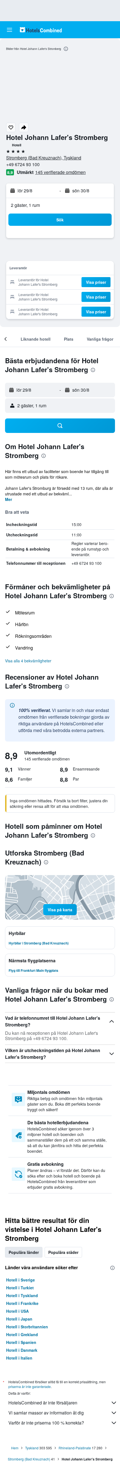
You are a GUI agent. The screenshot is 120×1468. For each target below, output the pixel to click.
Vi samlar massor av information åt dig (46, 1412)
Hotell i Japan (19, 1319)
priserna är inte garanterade (29, 1386)
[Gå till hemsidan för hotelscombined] (41, 29)
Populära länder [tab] (24, 1252)
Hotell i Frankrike (22, 1303)
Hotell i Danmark (21, 1350)
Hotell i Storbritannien (27, 1326)
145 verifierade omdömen (60, 172)
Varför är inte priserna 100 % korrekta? (46, 1422)
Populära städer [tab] (63, 1252)
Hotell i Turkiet (20, 1287)
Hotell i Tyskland (22, 1295)
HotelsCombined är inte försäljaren (42, 1402)
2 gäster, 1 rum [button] (25, 205)
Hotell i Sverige (20, 1280)
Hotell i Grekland (22, 1334)
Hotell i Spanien (21, 1342)
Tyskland (32, 1447)
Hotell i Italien (19, 1358)
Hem (14, 1447)
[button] (9, 30)
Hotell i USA (17, 1311)
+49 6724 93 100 (23, 164)
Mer (8, 499)
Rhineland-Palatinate (75, 1447)
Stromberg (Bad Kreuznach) (29, 1459)
